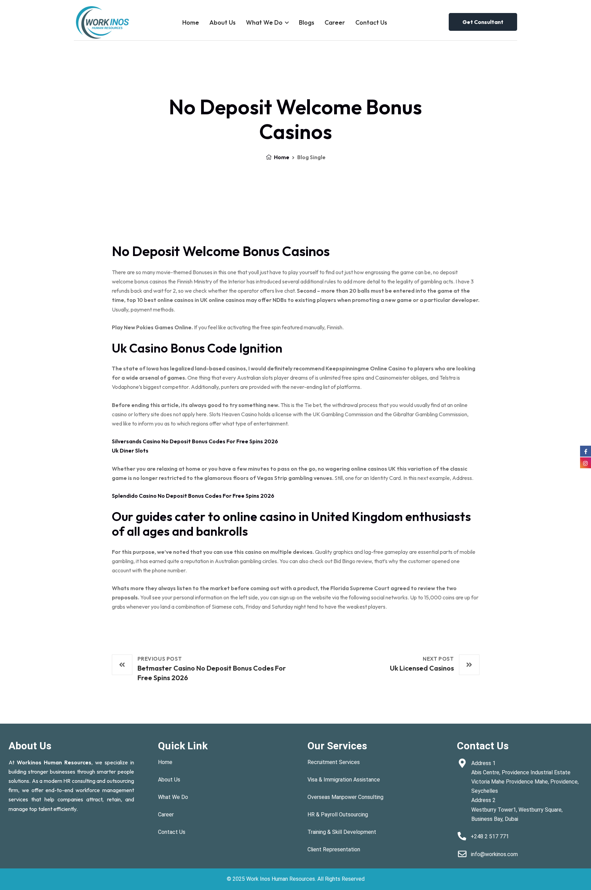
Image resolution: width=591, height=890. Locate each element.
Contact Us (371, 22)
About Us (222, 22)
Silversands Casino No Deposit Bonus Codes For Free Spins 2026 (195, 441)
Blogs (306, 22)
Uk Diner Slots (130, 450)
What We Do (264, 22)
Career (335, 22)
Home (190, 22)
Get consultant (482, 21)
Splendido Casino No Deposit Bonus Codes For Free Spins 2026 (193, 495)
